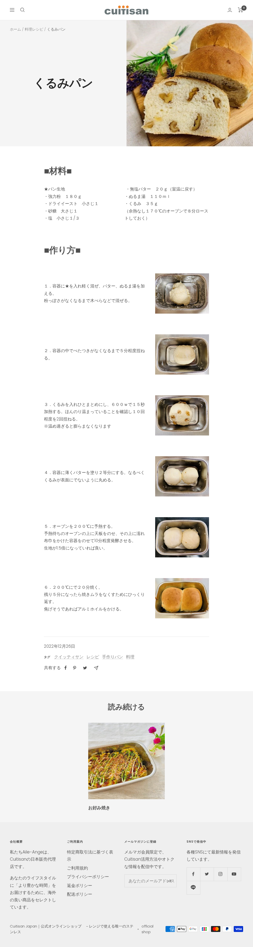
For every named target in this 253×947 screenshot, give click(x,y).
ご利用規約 (77, 868)
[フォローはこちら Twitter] (207, 874)
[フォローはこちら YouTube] (234, 874)
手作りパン (112, 657)
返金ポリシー (79, 886)
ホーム (15, 29)
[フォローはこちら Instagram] (220, 874)
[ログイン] (230, 10)
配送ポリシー (79, 894)
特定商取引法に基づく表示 (90, 855)
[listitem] (65, 668)
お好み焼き (99, 808)
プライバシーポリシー (88, 877)
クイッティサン (69, 657)
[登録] (170, 881)
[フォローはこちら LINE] (193, 887)
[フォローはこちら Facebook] (193, 874)
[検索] (22, 10)
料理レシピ (34, 29)
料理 (130, 657)
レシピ (92, 657)
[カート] (240, 9)
